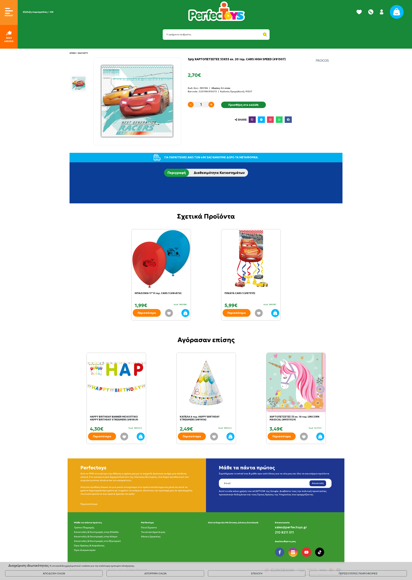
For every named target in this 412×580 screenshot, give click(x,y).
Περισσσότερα (89, 504)
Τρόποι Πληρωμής (84, 527)
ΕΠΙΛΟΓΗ (256, 573)
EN (51, 11)
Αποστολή (318, 483)
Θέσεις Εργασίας (151, 536)
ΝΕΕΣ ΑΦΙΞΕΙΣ (9, 39)
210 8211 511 (284, 532)
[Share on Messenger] (261, 119)
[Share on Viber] (252, 119)
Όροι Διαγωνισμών (85, 550)
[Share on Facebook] (288, 119)
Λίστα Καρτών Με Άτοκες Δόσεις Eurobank (233, 522)
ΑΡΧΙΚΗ (73, 53)
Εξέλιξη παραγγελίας (35, 11)
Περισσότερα (147, 312)
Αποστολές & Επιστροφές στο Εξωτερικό (97, 541)
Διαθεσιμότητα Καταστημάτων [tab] (219, 173)
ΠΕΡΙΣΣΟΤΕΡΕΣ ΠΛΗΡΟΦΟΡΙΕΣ (358, 573)
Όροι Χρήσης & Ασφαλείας (89, 545)
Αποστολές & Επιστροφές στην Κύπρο (95, 536)
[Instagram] (270, 119)
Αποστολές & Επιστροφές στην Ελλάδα (96, 532)
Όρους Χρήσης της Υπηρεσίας (274, 494)
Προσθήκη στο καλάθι (243, 104)
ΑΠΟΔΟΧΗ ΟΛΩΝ (54, 573)
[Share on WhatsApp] (279, 119)
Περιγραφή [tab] (176, 173)
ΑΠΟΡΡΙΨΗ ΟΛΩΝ (155, 573)
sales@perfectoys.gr (291, 527)
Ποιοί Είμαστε (149, 527)
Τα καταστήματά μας (153, 532)
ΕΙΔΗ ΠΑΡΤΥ (83, 53)
